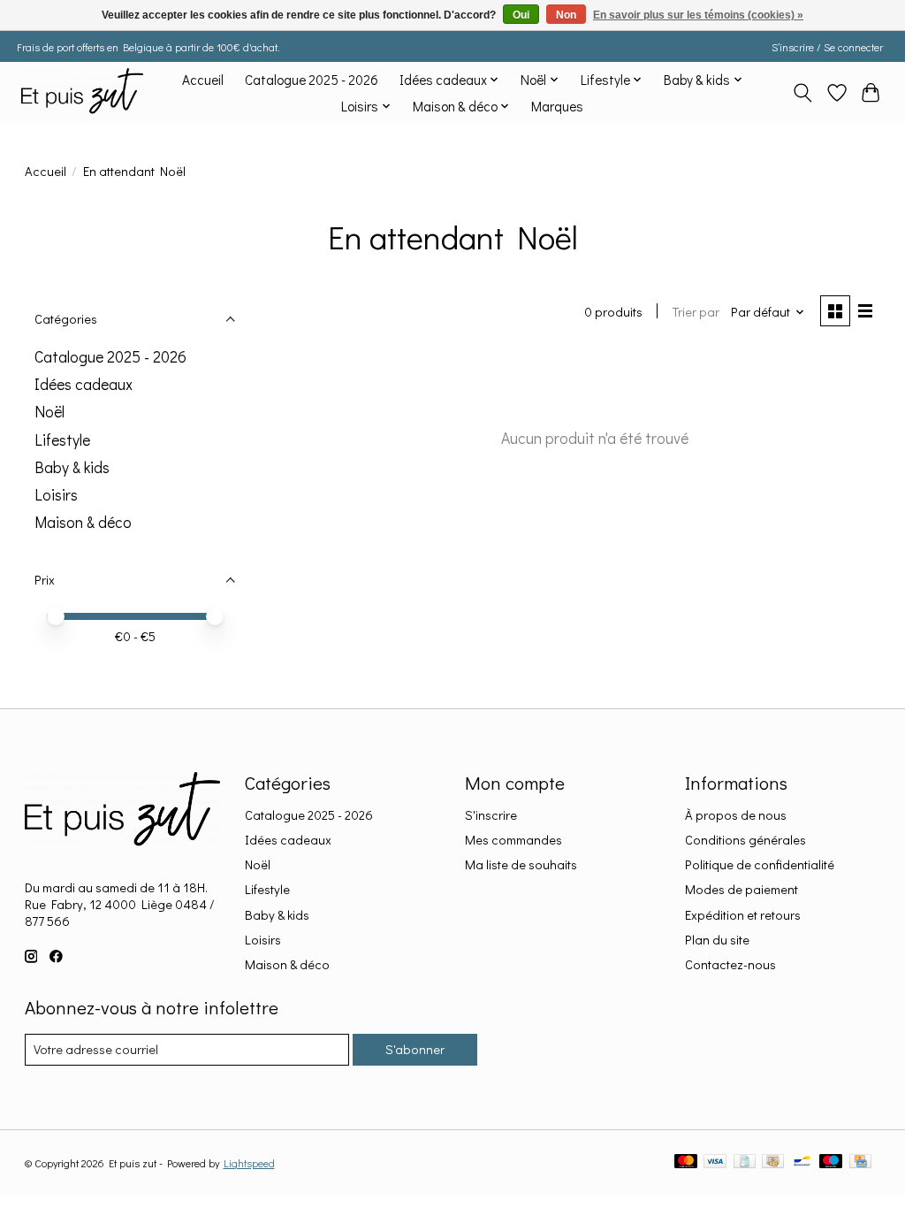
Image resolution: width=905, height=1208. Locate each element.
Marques (557, 106)
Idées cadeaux (83, 384)
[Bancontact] (802, 1162)
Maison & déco (83, 522)
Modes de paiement (741, 889)
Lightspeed (249, 1163)
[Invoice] (745, 1162)
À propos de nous (736, 815)
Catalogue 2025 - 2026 (311, 79)
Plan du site (717, 939)
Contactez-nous (730, 964)
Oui (521, 15)
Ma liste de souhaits (521, 864)
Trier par (696, 311)
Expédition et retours (743, 914)
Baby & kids (72, 467)
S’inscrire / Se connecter (827, 47)
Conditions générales (745, 839)
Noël (49, 411)
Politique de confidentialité (759, 864)
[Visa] (714, 1162)
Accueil (203, 79)
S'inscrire (491, 815)
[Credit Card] (860, 1162)
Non (566, 15)
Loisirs (56, 495)
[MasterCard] (685, 1162)
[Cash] (773, 1162)
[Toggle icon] (802, 93)
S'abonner (415, 1049)
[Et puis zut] (82, 92)
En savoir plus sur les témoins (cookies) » (698, 15)
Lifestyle (62, 440)
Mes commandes (513, 839)
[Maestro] (830, 1162)
